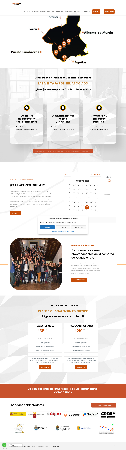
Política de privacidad (68, 231)
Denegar (63, 227)
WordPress (56, 446)
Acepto (47, 227)
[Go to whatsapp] (4, 445)
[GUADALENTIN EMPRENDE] (16, 4)
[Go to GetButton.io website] (4, 448)
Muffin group (26, 446)
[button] (85, 219)
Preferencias (79, 227)
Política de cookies (57, 231)
